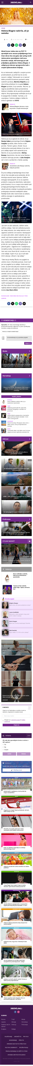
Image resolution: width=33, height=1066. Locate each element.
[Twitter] (12, 45)
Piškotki (21, 1040)
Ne (5, 747)
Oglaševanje (8, 1036)
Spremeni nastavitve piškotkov (16, 1044)
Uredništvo (17, 1036)
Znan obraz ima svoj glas (17, 296)
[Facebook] (8, 45)
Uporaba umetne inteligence (16, 1055)
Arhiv (29, 735)
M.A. (7, 39)
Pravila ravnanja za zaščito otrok (16, 1051)
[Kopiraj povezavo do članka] (24, 45)
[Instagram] (18, 1012)
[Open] (4, 2)
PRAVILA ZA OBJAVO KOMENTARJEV (10, 331)
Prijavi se (28, 343)
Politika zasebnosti (11, 1047)
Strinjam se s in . (14, 720)
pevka (26, 296)
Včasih (6, 750)
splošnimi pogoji (15, 720)
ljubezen (3, 298)
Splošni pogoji (23, 1047)
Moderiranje (13, 1040)
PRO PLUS (25, 1036)
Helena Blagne (5, 296)
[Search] (30, 2)
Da (5, 744)
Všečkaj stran (17, 770)
